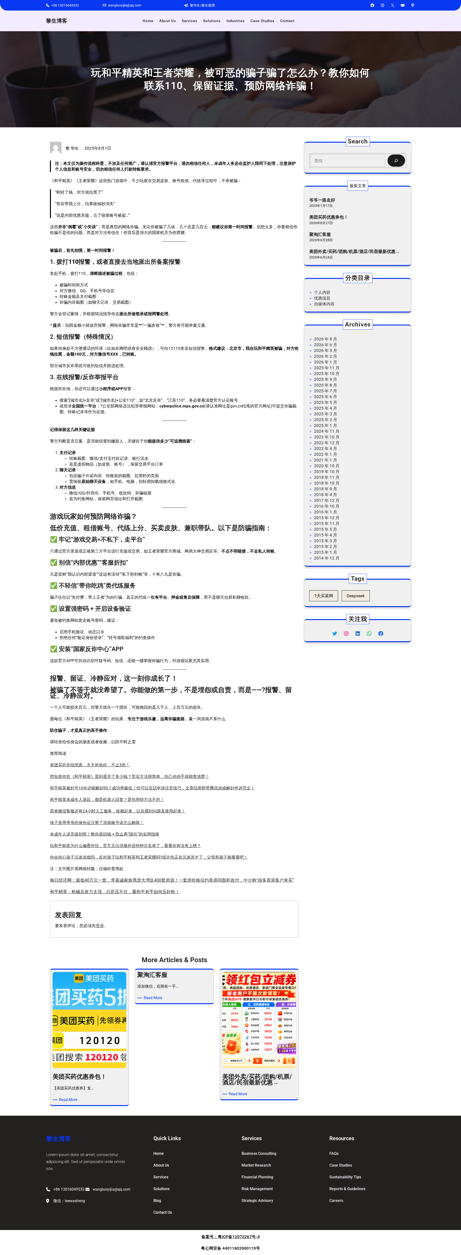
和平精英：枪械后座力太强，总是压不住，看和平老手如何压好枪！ (115, 891)
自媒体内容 (324, 303)
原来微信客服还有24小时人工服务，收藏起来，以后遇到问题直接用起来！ (117, 811)
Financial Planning (257, 1177)
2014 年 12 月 (327, 558)
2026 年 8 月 (325, 339)
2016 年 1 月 (325, 512)
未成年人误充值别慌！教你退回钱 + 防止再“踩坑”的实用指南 (104, 834)
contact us (162, 1212)
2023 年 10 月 (327, 437)
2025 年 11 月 (327, 367)
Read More (69, 1100)
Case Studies (340, 1165)
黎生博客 (56, 21)
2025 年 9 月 (325, 379)
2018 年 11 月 (327, 477)
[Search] (396, 160)
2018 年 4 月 (325, 494)
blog (157, 1200)
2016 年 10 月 (327, 506)
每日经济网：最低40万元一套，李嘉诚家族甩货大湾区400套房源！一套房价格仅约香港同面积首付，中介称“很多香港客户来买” (172, 880)
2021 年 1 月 (325, 460)
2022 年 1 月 (325, 454)
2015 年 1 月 (325, 552)
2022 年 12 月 (327, 442)
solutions (161, 1189)
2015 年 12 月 (327, 517)
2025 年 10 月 (327, 373)
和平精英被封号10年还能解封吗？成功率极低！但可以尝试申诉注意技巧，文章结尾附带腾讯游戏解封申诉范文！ (152, 788)
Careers (336, 1200)
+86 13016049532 (65, 5)
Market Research (256, 1165)
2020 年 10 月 (327, 465)
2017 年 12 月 (327, 500)
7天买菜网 (323, 595)
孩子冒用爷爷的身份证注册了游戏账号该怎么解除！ (97, 822)
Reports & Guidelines (347, 1189)
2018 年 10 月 (327, 483)
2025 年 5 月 (325, 402)
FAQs (334, 1153)
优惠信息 (322, 298)
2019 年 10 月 (327, 471)
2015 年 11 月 (327, 523)
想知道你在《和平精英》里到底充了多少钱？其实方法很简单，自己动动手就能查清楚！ (129, 776)
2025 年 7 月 (325, 390)
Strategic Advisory (257, 1200)
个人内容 (322, 292)
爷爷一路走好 (322, 200)
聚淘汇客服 (320, 234)
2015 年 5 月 (325, 529)
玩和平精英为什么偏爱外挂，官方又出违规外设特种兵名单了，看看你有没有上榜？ (125, 845)
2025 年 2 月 (325, 419)
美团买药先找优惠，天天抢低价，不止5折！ (90, 765)
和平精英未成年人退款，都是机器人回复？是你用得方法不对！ (107, 799)
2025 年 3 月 (325, 414)
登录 (100, 925)
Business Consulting (259, 1153)
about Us (161, 1165)
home (158, 1153)
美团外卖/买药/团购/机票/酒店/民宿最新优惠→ (354, 251)
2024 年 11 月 (327, 431)
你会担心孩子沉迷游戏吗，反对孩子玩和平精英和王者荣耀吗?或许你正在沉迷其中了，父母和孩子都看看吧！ (149, 857)
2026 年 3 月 (325, 350)
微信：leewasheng (69, 1201)
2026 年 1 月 (325, 362)
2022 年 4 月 (325, 448)
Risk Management (257, 1189)
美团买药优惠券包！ (328, 217)
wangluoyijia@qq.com (124, 5)
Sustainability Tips (345, 1177)
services (160, 1177)
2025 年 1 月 (325, 425)
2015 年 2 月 (325, 546)
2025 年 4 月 (325, 408)
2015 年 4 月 (325, 535)
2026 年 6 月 (325, 344)
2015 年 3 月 (325, 540)
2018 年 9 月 (325, 488)
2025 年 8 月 (325, 385)
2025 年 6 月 (325, 396)
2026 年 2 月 (325, 356)
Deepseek (356, 595)
